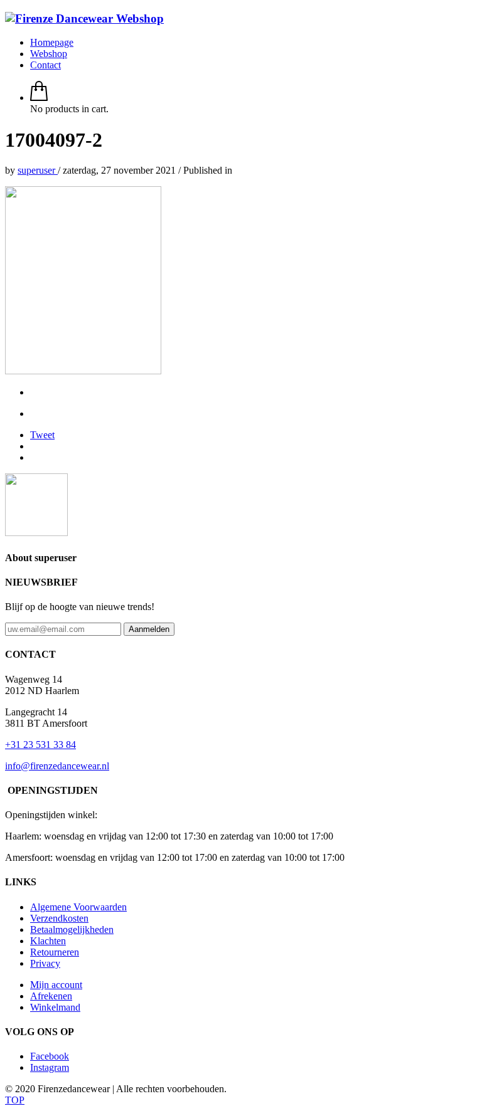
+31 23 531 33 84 (40, 744)
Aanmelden (149, 629)
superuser (38, 170)
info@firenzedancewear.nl (57, 766)
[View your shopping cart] (39, 97)
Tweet (42, 434)
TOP (14, 1100)
